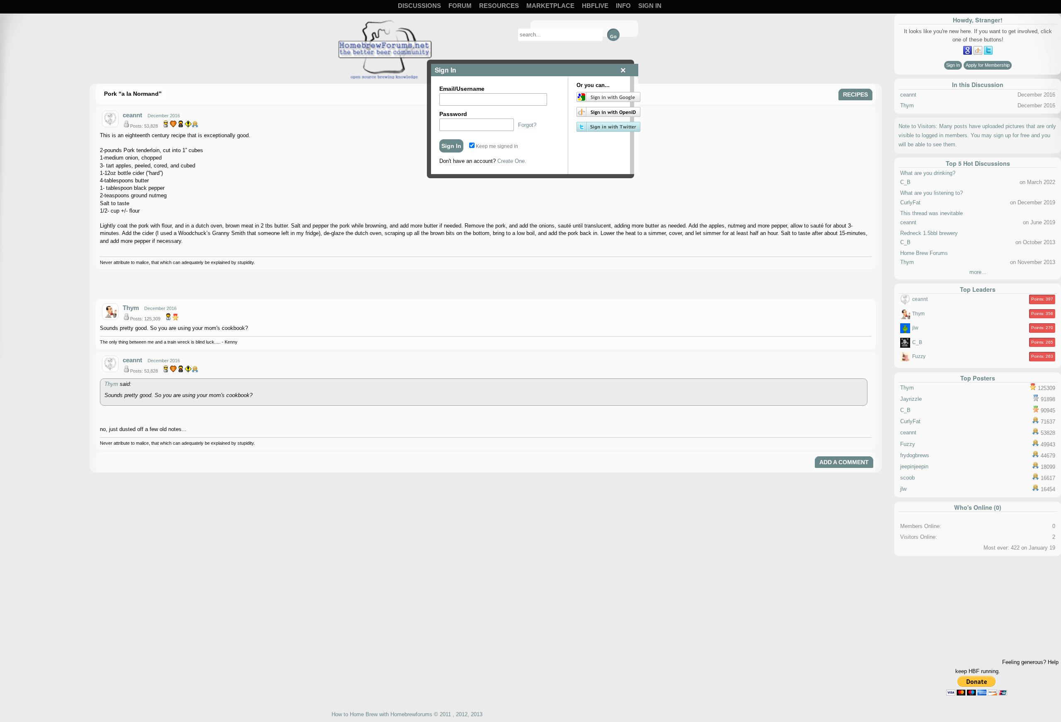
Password (453, 114)
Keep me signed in (496, 146)
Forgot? (527, 125)
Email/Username (461, 88)
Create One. (511, 161)
